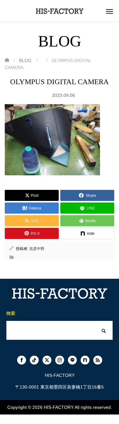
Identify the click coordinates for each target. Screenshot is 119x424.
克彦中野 (36, 248)
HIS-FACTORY (59, 407)
